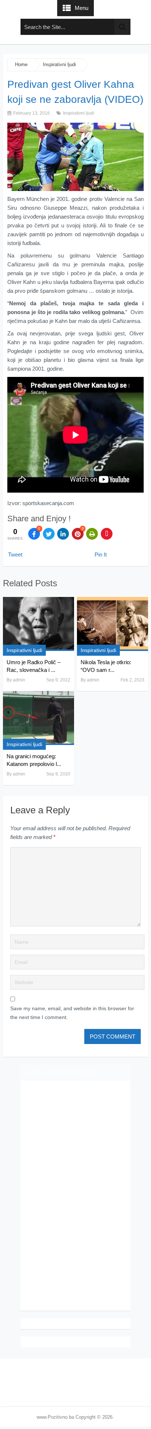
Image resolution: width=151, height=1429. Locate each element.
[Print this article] (92, 534)
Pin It (101, 554)
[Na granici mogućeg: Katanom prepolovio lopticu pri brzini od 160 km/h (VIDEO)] (38, 718)
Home (21, 64)
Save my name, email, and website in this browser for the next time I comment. (72, 1012)
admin (19, 680)
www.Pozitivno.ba (55, 1417)
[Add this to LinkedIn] (63, 534)
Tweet (15, 554)
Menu (81, 8)
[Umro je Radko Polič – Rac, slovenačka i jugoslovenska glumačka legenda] (38, 624)
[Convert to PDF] (107, 534)
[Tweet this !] (49, 534)
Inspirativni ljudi (59, 64)
